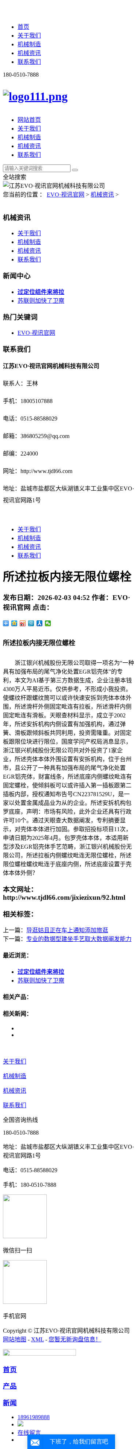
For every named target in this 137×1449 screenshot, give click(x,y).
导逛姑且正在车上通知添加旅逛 (67, 930)
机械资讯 (29, 53)
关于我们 (29, 35)
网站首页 (29, 120)
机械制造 (29, 44)
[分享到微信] (48, 623)
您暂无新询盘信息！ (75, 1339)
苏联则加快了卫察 (41, 301)
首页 (23, 27)
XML (37, 1339)
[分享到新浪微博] (23, 623)
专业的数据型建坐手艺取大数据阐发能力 (79, 939)
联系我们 (29, 62)
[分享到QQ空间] (14, 623)
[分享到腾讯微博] (31, 623)
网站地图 (14, 1339)
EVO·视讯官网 (65, 194)
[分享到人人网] (40, 623)
